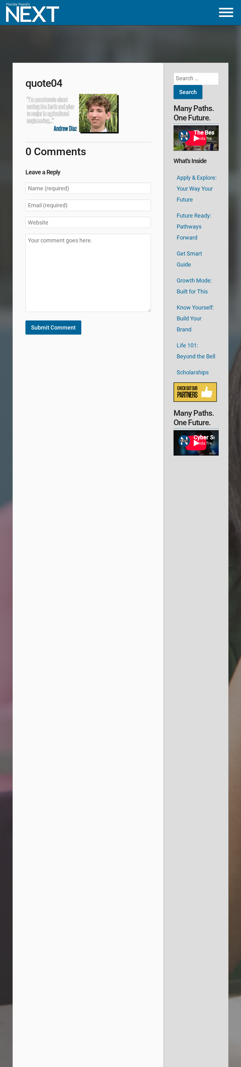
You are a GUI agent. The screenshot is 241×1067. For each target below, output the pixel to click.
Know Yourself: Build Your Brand (195, 318)
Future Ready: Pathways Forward (194, 226)
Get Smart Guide (189, 259)
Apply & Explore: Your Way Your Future (197, 188)
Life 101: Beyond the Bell (196, 351)
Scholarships (193, 372)
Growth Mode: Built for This (194, 286)
